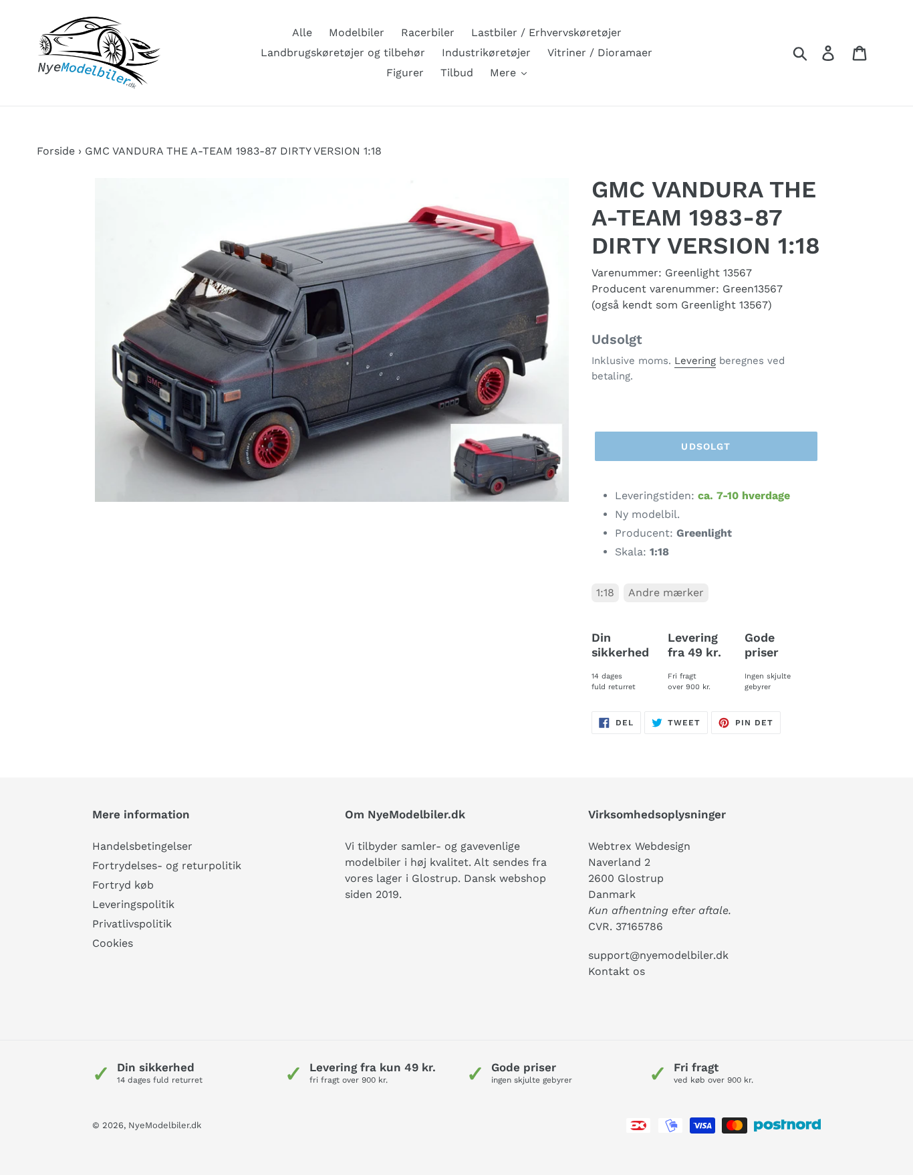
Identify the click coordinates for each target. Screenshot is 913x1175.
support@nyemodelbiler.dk (658, 955)
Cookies (112, 943)
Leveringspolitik (133, 904)
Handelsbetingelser (142, 846)
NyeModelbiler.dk (164, 1125)
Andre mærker (666, 592)
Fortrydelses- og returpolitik (166, 865)
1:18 (605, 592)
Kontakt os (616, 971)
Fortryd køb (123, 885)
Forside (56, 151)
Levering (695, 361)
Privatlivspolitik (132, 923)
